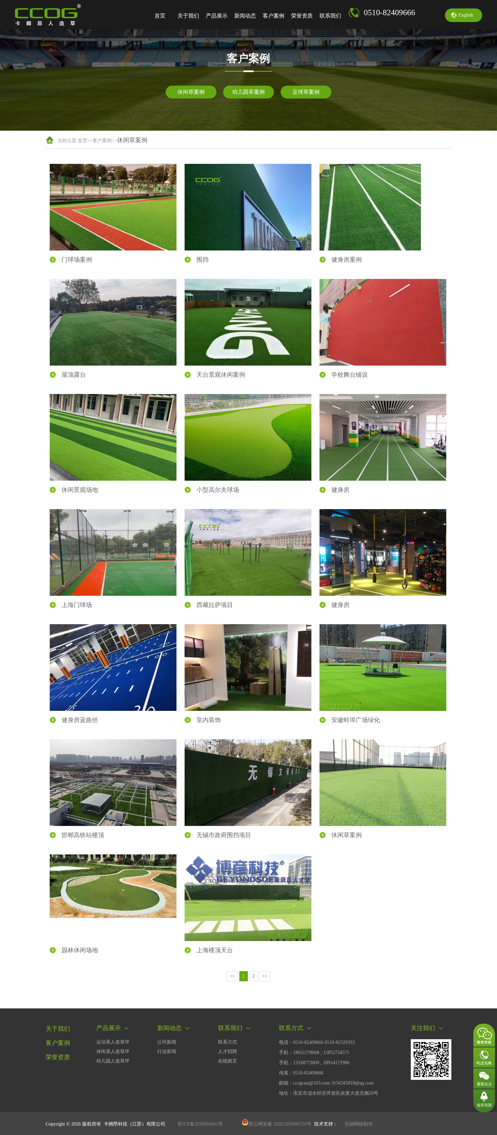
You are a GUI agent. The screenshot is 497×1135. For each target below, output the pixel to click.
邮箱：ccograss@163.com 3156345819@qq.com (326, 1083)
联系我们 (330, 16)
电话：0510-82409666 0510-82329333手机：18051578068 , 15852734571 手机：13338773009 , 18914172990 (317, 1052)
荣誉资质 (302, 16)
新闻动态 (245, 16)
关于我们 (188, 16)
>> (264, 976)
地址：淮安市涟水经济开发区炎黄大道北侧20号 (328, 1093)
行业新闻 (166, 1051)
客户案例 (273, 16)
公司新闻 (166, 1042)
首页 (160, 16)
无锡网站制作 (359, 1124)
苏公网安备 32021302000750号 (280, 1124)
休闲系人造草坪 (112, 1051)
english (465, 15)
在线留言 (227, 1061)
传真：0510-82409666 (301, 1072)
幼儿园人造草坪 (112, 1061)
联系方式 (227, 1042)
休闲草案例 (191, 92)
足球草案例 (306, 92)
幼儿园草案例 (248, 92)
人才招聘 (227, 1051)
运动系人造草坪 (112, 1042)
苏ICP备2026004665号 (200, 1124)
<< (232, 976)
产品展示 (217, 16)
